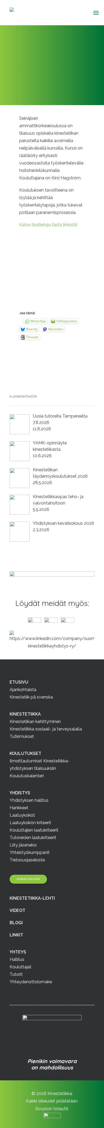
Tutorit (16, 974)
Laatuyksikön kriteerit (30, 822)
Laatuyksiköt (22, 815)
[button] (94, 12)
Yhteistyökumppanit (30, 852)
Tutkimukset (22, 736)
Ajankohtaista (41, 76)
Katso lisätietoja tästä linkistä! (48, 224)
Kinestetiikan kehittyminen (35, 721)
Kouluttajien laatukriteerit (34, 830)
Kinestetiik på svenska (31, 697)
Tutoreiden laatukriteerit (33, 837)
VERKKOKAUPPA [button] (28, 879)
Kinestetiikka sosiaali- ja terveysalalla (46, 729)
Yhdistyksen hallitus (29, 800)
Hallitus (17, 959)
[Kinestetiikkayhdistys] (38, 12)
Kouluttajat (20, 966)
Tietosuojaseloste (27, 859)
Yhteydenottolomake (31, 981)
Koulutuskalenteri (27, 775)
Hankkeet (19, 807)
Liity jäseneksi (23, 845)
